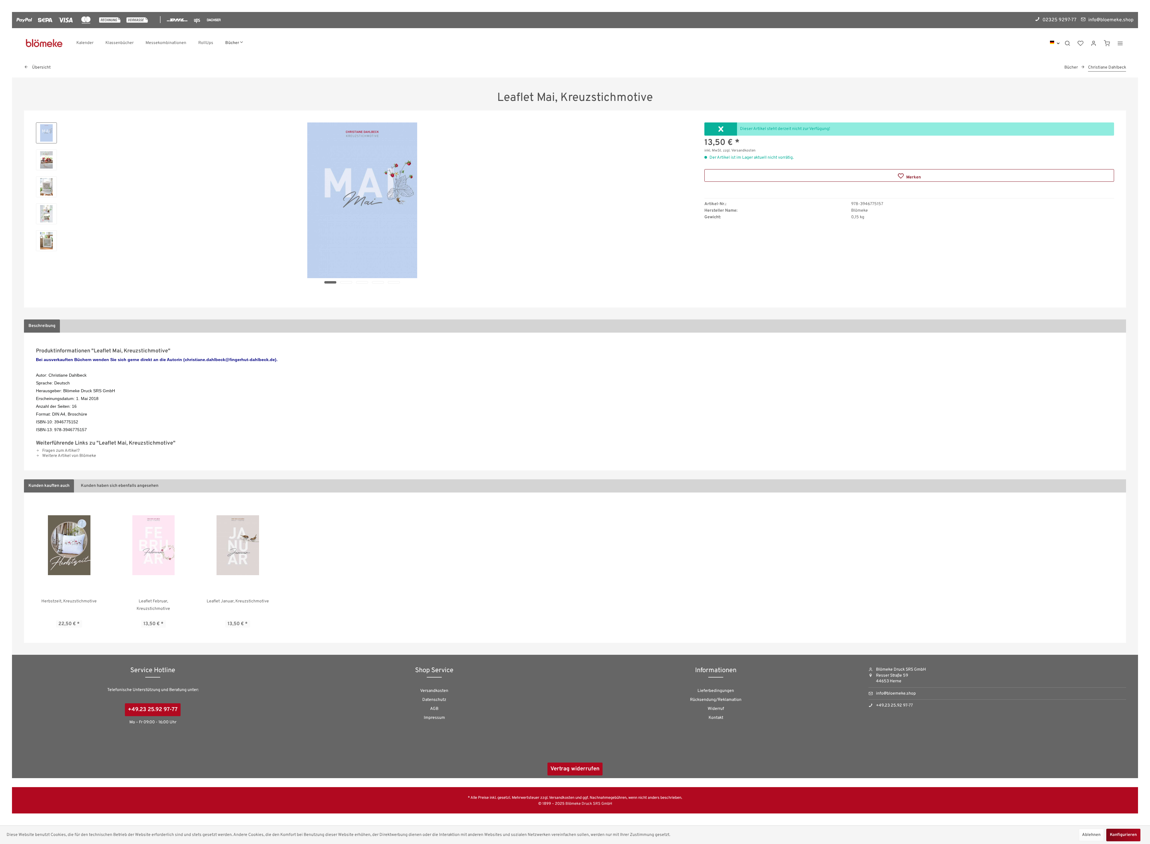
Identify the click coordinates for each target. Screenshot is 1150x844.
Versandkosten (434, 690)
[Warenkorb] (1107, 43)
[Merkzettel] (1081, 43)
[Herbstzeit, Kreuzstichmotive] (69, 545)
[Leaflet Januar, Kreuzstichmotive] (238, 545)
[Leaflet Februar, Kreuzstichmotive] (154, 545)
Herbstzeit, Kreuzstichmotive (69, 601)
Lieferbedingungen (715, 690)
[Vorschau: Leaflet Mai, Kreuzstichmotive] (46, 132)
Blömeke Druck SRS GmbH (588, 803)
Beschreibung (41, 325)
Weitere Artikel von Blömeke (68, 455)
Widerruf (716, 708)
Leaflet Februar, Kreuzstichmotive (153, 605)
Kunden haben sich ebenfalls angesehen (119, 485)
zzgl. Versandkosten (739, 150)
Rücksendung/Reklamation (716, 699)
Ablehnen (1091, 834)
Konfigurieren (1123, 834)
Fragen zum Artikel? (60, 450)
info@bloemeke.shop (896, 693)
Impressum (434, 717)
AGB (434, 708)
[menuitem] (84, 43)
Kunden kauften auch (48, 485)
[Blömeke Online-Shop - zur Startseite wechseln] (44, 43)
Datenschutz (434, 699)
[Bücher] (234, 43)
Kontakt (716, 717)
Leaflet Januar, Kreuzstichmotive (238, 601)
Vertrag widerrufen (575, 769)
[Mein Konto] (1094, 43)
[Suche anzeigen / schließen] (1067, 43)
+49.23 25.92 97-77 (153, 709)
